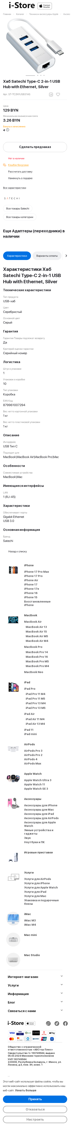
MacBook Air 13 (36, 626)
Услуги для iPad (35, 891)
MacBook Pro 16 (37, 656)
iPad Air (29, 713)
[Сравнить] (51, 94)
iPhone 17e (31, 588)
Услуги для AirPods (37, 879)
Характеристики (17, 255)
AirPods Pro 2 (33, 755)
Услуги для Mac (35, 896)
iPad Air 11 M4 (35, 719)
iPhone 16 (31, 593)
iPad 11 (28, 729)
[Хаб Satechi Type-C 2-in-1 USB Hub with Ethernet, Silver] (35, 46)
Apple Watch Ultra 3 (37, 780)
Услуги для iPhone (37, 883)
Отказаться (35, 1109)
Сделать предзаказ (35, 147)
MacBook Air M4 (37, 640)
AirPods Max (32, 763)
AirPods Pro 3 (33, 750)
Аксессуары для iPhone (40, 805)
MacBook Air (33, 621)
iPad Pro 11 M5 (35, 698)
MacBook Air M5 (37, 636)
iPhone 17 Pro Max (36, 571)
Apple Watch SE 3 (36, 788)
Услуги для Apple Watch (41, 887)
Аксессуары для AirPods (41, 818)
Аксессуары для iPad (39, 813)
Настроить (35, 1119)
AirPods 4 (30, 759)
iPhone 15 (30, 597)
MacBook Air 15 (36, 631)
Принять (35, 1099)
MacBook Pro (33, 646)
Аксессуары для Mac (39, 809)
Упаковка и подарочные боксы (41, 902)
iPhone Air (31, 580)
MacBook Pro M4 (37, 666)
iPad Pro (29, 688)
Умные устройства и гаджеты (38, 832)
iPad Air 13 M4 (35, 723)
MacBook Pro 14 (37, 652)
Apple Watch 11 (34, 784)
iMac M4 (30, 924)
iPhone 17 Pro (33, 576)
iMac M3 (30, 920)
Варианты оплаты (47, 255)
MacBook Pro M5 (37, 661)
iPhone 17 (30, 584)
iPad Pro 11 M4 (35, 694)
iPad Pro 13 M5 (36, 707)
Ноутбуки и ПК (34, 842)
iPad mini (30, 734)
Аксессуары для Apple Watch (40, 824)
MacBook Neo (33, 672)
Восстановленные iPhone (37, 603)
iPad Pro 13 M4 (36, 703)
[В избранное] (58, 94)
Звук (27, 837)
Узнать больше (25, 1090)
